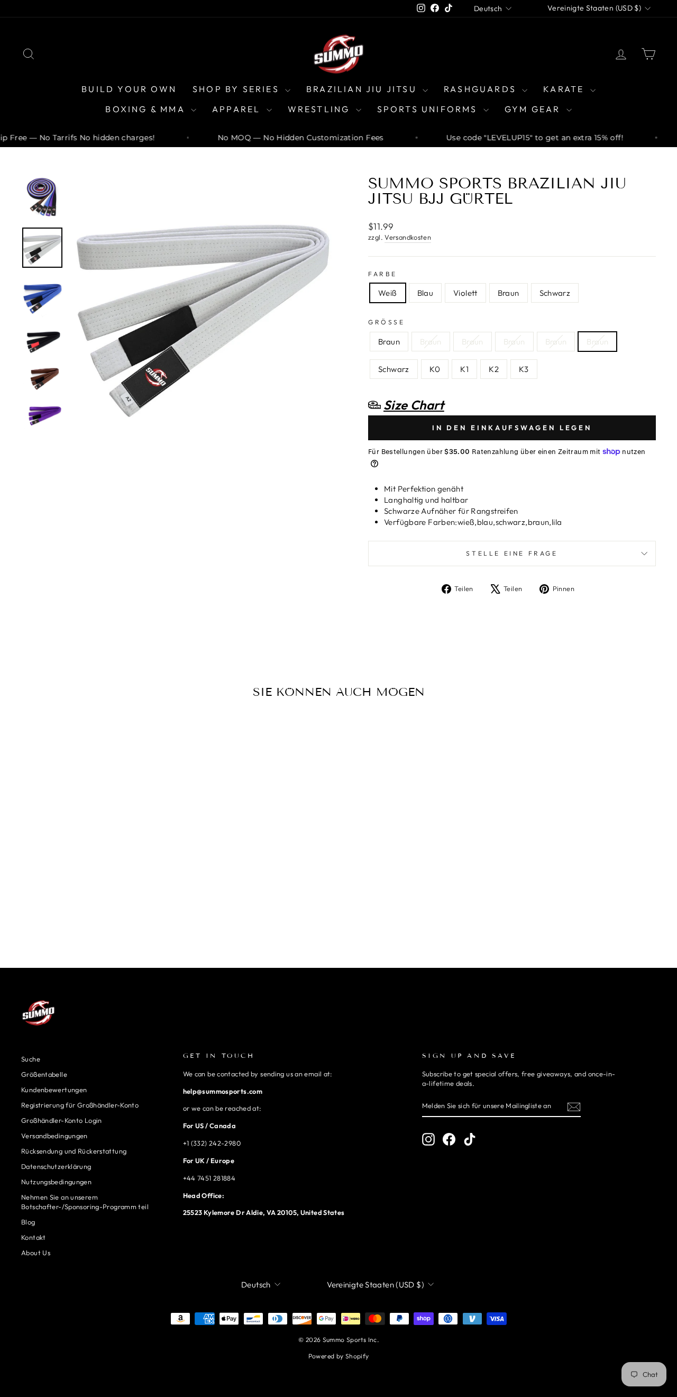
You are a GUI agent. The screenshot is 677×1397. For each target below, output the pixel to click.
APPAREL (238, 109)
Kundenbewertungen (54, 1089)
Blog (28, 1222)
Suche (30, 1059)
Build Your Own (129, 89)
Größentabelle (44, 1074)
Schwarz (555, 293)
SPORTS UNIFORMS (429, 109)
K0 (435, 369)
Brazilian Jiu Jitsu (363, 89)
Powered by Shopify (338, 1356)
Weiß (387, 293)
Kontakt (33, 1237)
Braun (508, 293)
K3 (524, 369)
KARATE (565, 89)
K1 (464, 369)
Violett (465, 293)
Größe (386, 322)
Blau (425, 293)
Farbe (382, 274)
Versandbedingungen (54, 1135)
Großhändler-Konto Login (61, 1120)
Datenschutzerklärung (56, 1166)
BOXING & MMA (146, 109)
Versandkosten (408, 237)
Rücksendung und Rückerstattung (73, 1151)
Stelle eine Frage (511, 553)
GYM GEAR (534, 109)
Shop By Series (237, 89)
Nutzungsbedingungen (56, 1181)
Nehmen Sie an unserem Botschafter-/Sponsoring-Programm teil (85, 1202)
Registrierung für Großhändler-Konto (80, 1105)
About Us (35, 1252)
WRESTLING (320, 109)
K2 (494, 369)
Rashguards (481, 89)
